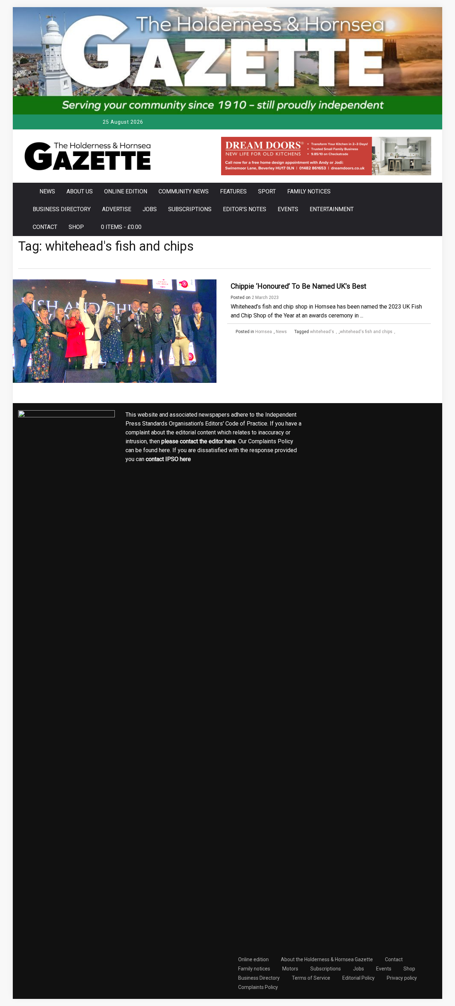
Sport (267, 191)
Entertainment (332, 209)
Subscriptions (190, 209)
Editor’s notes (244, 209)
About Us (79, 191)
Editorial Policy (358, 978)
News (47, 191)
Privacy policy (402, 978)
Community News (184, 191)
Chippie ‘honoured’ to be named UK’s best (298, 286)
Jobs (150, 209)
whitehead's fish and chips (366, 331)
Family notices (309, 191)
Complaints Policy (258, 987)
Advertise (116, 209)
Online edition (125, 191)
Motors (290, 969)
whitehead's (322, 331)
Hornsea (263, 331)
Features (233, 191)
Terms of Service (311, 978)
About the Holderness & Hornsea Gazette (327, 959)
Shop (76, 227)
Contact (45, 227)
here (230, 441)
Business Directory (62, 209)
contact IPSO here (168, 459)
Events (288, 209)
